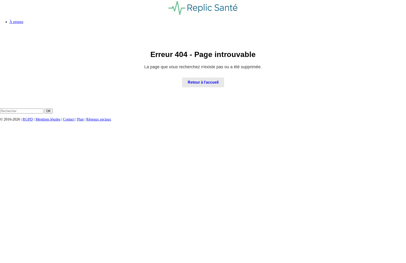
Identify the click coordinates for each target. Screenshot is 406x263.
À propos (16, 22)
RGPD (28, 119)
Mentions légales (47, 119)
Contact (68, 119)
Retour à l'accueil (203, 82)
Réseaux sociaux (98, 119)
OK (48, 111)
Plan (80, 119)
